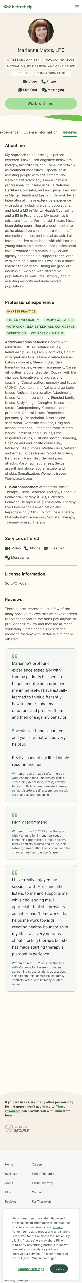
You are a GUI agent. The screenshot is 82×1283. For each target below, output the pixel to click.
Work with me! (41, 104)
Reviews (70, 132)
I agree (59, 1269)
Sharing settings (31, 1269)
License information (41, 132)
